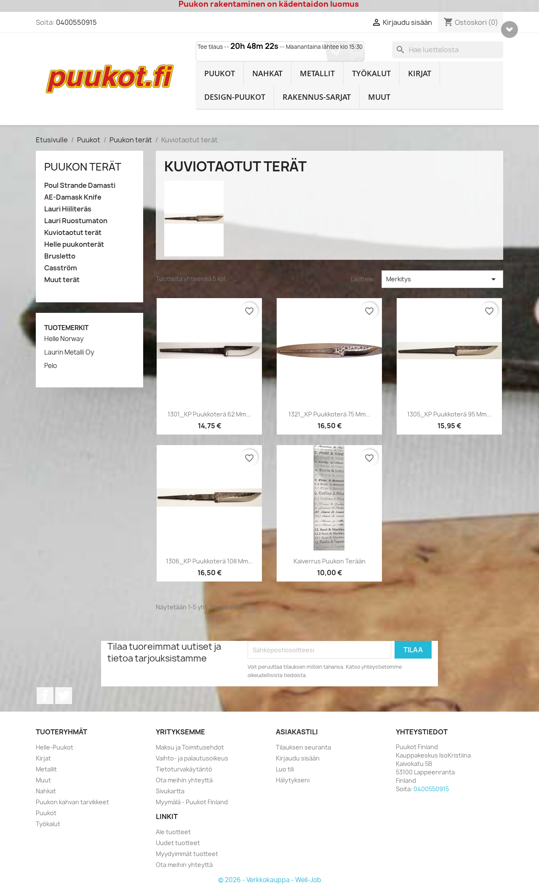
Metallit (317, 73)
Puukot (219, 73)
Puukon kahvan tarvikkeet (72, 802)
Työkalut (371, 73)
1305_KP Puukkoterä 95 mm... (449, 414)
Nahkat (267, 73)
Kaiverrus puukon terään (330, 561)
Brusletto (59, 256)
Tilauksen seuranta (303, 747)
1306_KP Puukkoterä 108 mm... (209, 561)
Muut (379, 97)
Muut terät (62, 279)
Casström (60, 268)
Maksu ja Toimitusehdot (190, 747)
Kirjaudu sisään (298, 758)
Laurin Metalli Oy (69, 352)
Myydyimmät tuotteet (187, 854)
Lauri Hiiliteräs (67, 209)
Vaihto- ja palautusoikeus (192, 758)
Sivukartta (170, 791)
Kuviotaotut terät (72, 232)
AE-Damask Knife (72, 197)
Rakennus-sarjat (317, 97)
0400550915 (76, 22)
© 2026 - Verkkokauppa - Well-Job (269, 879)
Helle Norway (64, 339)
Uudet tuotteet (178, 843)
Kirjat (419, 73)
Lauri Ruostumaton (75, 220)
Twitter (63, 695)
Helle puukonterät (74, 244)
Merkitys (442, 279)
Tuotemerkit (66, 327)
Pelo (50, 366)
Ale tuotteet (173, 832)
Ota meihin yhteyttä (184, 780)
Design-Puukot (234, 97)
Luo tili (285, 769)
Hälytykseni (293, 780)
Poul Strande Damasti (79, 185)
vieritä (509, 29)
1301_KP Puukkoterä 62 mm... (209, 414)
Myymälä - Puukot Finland (192, 802)
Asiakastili (297, 731)
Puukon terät (82, 167)
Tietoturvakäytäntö (184, 769)
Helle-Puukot (54, 747)
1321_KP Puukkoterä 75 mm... (329, 414)
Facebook (45, 695)
